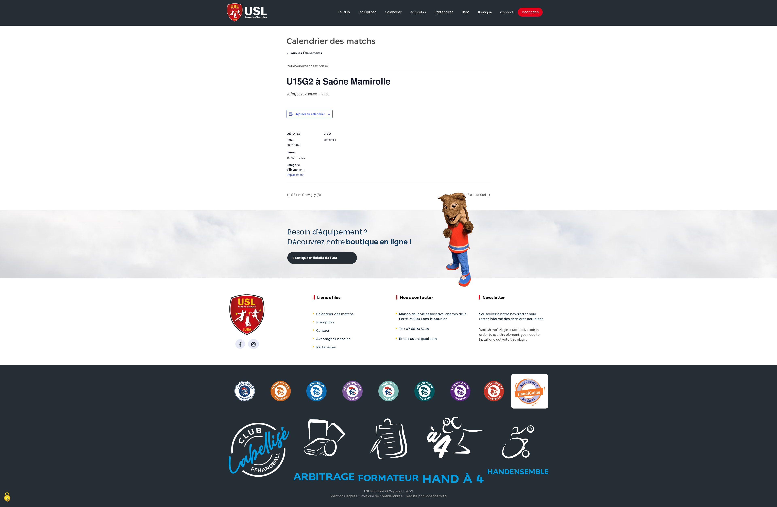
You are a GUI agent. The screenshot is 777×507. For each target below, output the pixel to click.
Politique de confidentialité (382, 496)
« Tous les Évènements (304, 53)
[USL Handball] (247, 12)
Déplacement (295, 175)
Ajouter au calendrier (310, 114)
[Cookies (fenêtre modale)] (7, 497)
